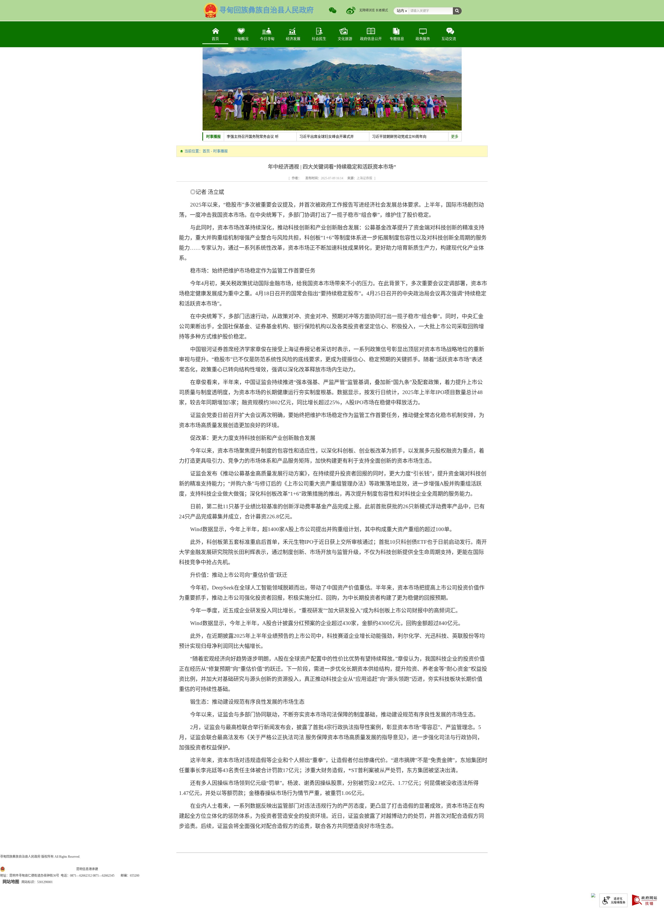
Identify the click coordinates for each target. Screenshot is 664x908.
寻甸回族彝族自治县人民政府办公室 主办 (28, 863)
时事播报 (213, 137)
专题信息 (397, 39)
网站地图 (11, 881)
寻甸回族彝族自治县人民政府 (20, 856)
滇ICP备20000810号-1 (61, 869)
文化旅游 (345, 39)
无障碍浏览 (367, 10)
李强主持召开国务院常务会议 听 (253, 137)
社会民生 (319, 39)
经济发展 (293, 39)
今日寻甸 (267, 39)
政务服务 (423, 39)
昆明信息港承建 (87, 869)
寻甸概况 (241, 39)
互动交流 (448, 39)
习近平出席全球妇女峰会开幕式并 (326, 137)
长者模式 (382, 10)
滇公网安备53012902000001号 (26, 869)
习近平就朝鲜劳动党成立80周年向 (399, 137)
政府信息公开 (371, 39)
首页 (215, 39)
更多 (454, 137)
